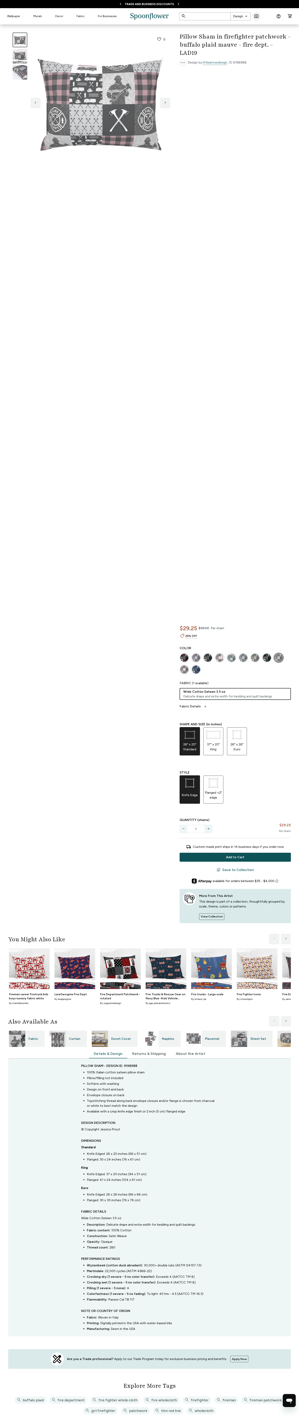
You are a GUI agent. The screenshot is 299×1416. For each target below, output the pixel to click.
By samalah (288, 999)
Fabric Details (193, 706)
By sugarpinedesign (110, 1003)
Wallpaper (13, 16)
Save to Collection (235, 869)
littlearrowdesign (215, 62)
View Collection (212, 916)
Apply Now (239, 1359)
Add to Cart (235, 857)
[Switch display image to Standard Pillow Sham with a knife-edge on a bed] (20, 56)
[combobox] (240, 16)
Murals (37, 16)
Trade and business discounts (149, 4)
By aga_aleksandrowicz (158, 1003)
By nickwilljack (245, 999)
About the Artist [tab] (190, 1053)
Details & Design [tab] (108, 1053)
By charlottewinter (18, 1003)
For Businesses (107, 16)
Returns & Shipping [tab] (149, 1053)
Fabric (80, 16)
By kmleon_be (198, 999)
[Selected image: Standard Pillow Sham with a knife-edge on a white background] (20, 40)
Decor (59, 16)
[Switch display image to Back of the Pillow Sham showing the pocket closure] (20, 72)
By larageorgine (63, 999)
